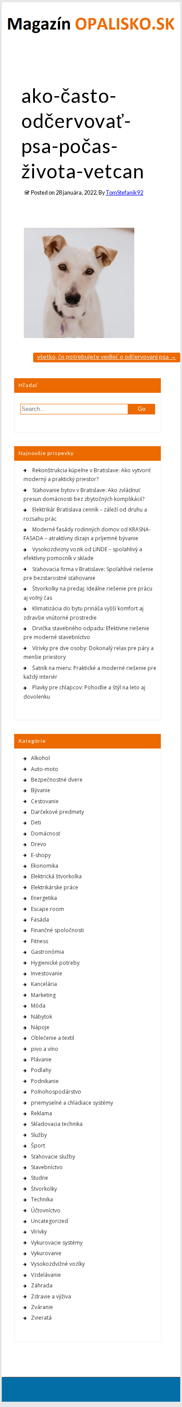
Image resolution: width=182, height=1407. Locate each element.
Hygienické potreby (55, 963)
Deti (36, 822)
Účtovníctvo (46, 1210)
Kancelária (44, 984)
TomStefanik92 (124, 192)
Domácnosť (45, 833)
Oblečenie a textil (52, 1038)
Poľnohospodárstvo (56, 1091)
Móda (38, 1005)
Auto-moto (44, 769)
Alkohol (40, 758)
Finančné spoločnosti (57, 930)
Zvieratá (41, 1317)
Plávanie (41, 1059)
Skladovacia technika (57, 1124)
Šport (38, 1145)
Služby (39, 1135)
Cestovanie (45, 801)
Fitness (39, 941)
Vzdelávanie (46, 1275)
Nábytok (41, 1016)
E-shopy (41, 855)
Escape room (47, 909)
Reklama (41, 1113)
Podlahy (41, 1070)
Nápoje (40, 1027)
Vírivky (39, 1231)
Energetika (44, 898)
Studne (39, 1177)
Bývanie (40, 790)
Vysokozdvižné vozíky (58, 1264)
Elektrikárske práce (54, 887)
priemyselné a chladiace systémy (72, 1102)
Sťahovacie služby (53, 1156)
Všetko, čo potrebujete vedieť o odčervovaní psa (106, 356)
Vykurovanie (46, 1253)
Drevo (38, 844)
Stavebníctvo (47, 1167)
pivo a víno (44, 1049)
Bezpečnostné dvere (57, 779)
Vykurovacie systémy (57, 1242)
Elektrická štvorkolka (56, 876)
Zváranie (42, 1307)
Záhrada (42, 1285)
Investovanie (46, 973)
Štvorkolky (44, 1189)
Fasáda (40, 919)
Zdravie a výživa (51, 1296)
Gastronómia (47, 952)
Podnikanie (45, 1081)
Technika (42, 1199)
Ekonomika (44, 865)
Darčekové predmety (57, 812)
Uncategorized (49, 1221)
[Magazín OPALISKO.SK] (91, 31)
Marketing (43, 995)
